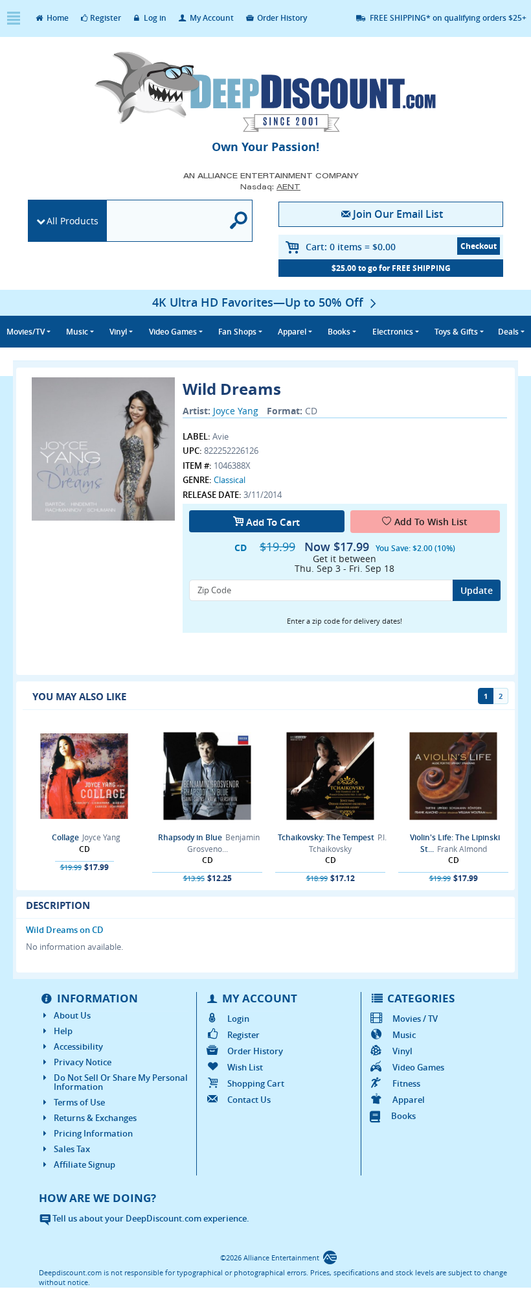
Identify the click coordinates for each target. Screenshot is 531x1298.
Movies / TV (414, 1018)
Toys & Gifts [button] (456, 331)
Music (403, 1035)
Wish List (245, 1067)
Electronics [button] (392, 331)
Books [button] (339, 331)
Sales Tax (72, 1148)
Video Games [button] (173, 331)
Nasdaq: (270, 186)
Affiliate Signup (84, 1164)
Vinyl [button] (118, 331)
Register (105, 17)
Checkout (478, 246)
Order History (281, 17)
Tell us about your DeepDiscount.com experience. (150, 1218)
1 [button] (486, 696)
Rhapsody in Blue (190, 837)
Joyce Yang (235, 411)
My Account (211, 17)
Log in (154, 17)
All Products (72, 221)
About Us (72, 1015)
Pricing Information (93, 1133)
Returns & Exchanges (95, 1117)
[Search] (239, 221)
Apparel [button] (292, 331)
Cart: (351, 247)
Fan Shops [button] (237, 331)
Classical (229, 480)
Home (57, 17)
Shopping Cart (255, 1083)
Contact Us (249, 1099)
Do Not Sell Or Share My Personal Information (121, 1082)
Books (403, 1116)
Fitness (406, 1083)
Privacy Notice (82, 1062)
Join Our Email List (398, 214)
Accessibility (78, 1046)
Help (63, 1030)
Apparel (408, 1099)
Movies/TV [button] (25, 331)
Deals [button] (508, 331)
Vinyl (402, 1051)
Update (476, 590)
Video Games (418, 1067)
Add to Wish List (431, 521)
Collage (65, 837)
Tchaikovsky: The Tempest (326, 837)
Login (238, 1018)
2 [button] (501, 696)
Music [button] (77, 331)
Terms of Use (79, 1102)
